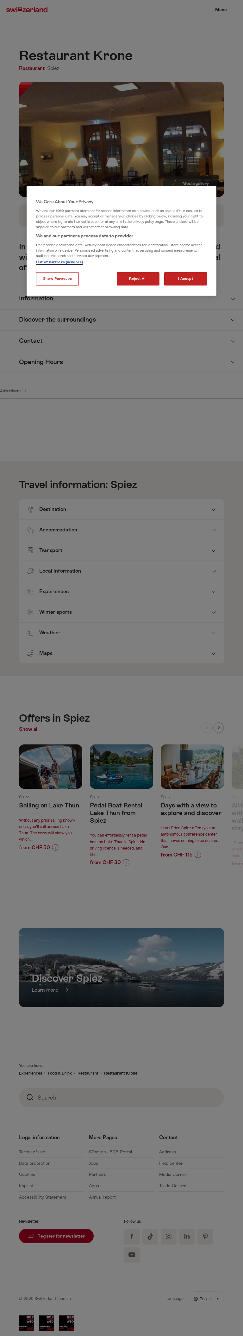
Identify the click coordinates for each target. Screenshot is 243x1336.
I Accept (185, 279)
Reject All (138, 279)
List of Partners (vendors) (59, 262)
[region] (121, 241)
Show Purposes (57, 279)
